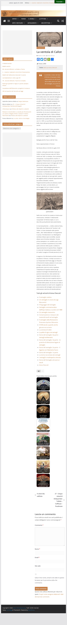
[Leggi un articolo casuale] (62, 21)
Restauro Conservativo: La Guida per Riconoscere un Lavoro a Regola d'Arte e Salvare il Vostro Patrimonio (16, 113)
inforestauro (6, 109)
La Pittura (42, 19)
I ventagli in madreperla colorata (50, 357)
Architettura (45, 23)
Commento (39, 525)
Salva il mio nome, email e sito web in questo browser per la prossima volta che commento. (49, 580)
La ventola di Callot (45, 330)
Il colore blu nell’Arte (41, 495)
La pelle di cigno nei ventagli (48, 332)
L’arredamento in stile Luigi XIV (11, 78)
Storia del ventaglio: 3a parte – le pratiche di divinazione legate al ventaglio (50, 342)
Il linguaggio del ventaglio (47, 305)
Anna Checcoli (51, 55)
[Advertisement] (17, 42)
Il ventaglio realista (45, 297)
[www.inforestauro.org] (33, 11)
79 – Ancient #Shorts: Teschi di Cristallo (14, 81)
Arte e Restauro (17, 23)
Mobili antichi (6, 66)
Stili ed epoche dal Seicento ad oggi (12, 91)
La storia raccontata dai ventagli (49, 355)
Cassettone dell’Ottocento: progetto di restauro (16, 88)
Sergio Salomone (23, 101)
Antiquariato (32, 23)
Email (37, 557)
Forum (23, 19)
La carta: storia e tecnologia (21, 118)
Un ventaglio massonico (47, 312)
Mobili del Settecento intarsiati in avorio (14, 75)
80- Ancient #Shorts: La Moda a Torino (41, 3)
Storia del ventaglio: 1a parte (48, 352)
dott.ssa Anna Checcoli (50, 67)
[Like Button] (39, 371)
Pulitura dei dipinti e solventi (20, 109)
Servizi (14, 19)
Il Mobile (31, 19)
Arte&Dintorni (40, 47)
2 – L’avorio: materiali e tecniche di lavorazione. (16, 72)
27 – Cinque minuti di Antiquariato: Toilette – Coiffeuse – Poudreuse (58, 500)
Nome (37, 549)
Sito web (37, 566)
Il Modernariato (7, 63)
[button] (17, 19)
